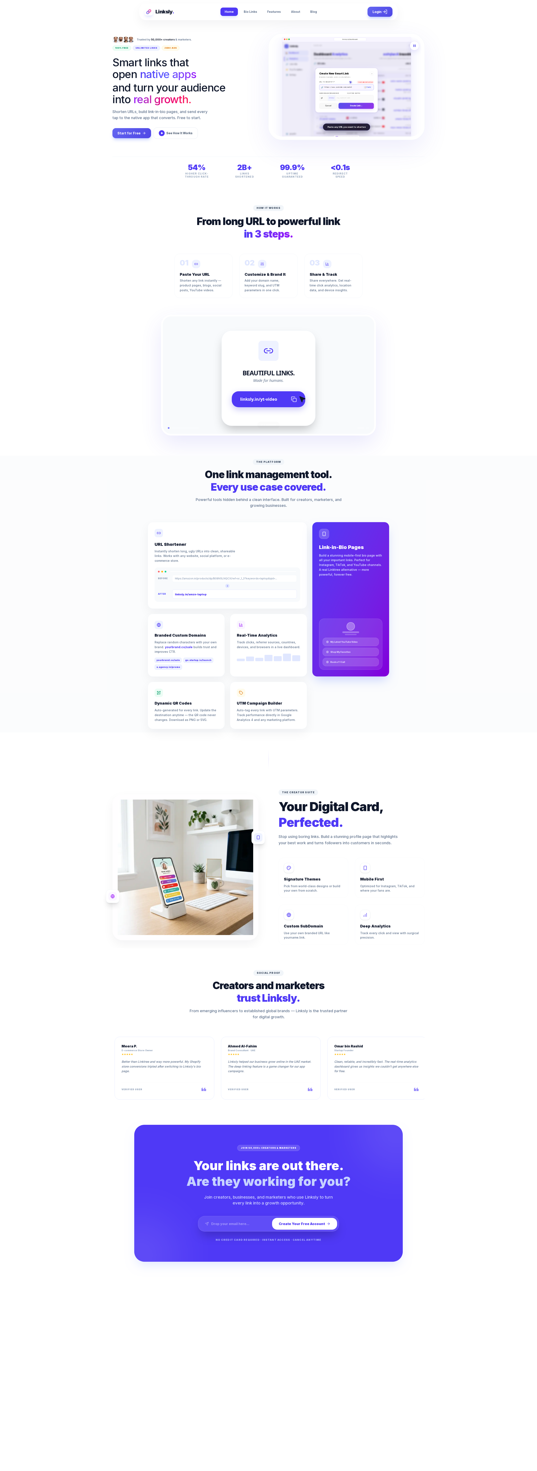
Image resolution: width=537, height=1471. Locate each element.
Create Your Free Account (302, 1224)
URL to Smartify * (327, 77)
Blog (313, 11)
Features (274, 11)
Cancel (328, 111)
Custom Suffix (353, 88)
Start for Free (129, 133)
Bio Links (250, 11)
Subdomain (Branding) (329, 88)
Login (377, 12)
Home (229, 11)
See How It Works (179, 133)
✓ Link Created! (356, 111)
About (295, 11)
